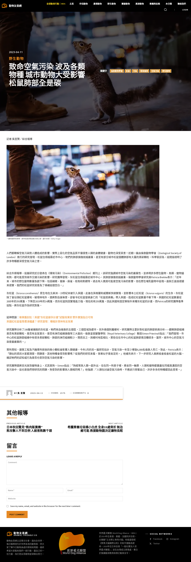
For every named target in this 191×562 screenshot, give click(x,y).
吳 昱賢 (21, 393)
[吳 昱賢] (10, 393)
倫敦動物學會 (117, 71)
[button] (165, 9)
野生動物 (16, 58)
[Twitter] (150, 544)
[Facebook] (150, 539)
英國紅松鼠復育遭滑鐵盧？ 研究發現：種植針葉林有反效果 (40, 321)
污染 (135, 71)
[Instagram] (167, 539)
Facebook (157, 539)
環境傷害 (144, 71)
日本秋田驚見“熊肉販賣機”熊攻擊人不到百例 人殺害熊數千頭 (29, 429)
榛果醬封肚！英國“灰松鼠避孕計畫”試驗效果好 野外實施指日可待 (56, 317)
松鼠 (128, 71)
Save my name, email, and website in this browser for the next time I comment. (45, 506)
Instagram (174, 539)
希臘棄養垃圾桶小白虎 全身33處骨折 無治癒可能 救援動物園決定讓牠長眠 (95, 429)
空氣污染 (155, 71)
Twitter (156, 543)
